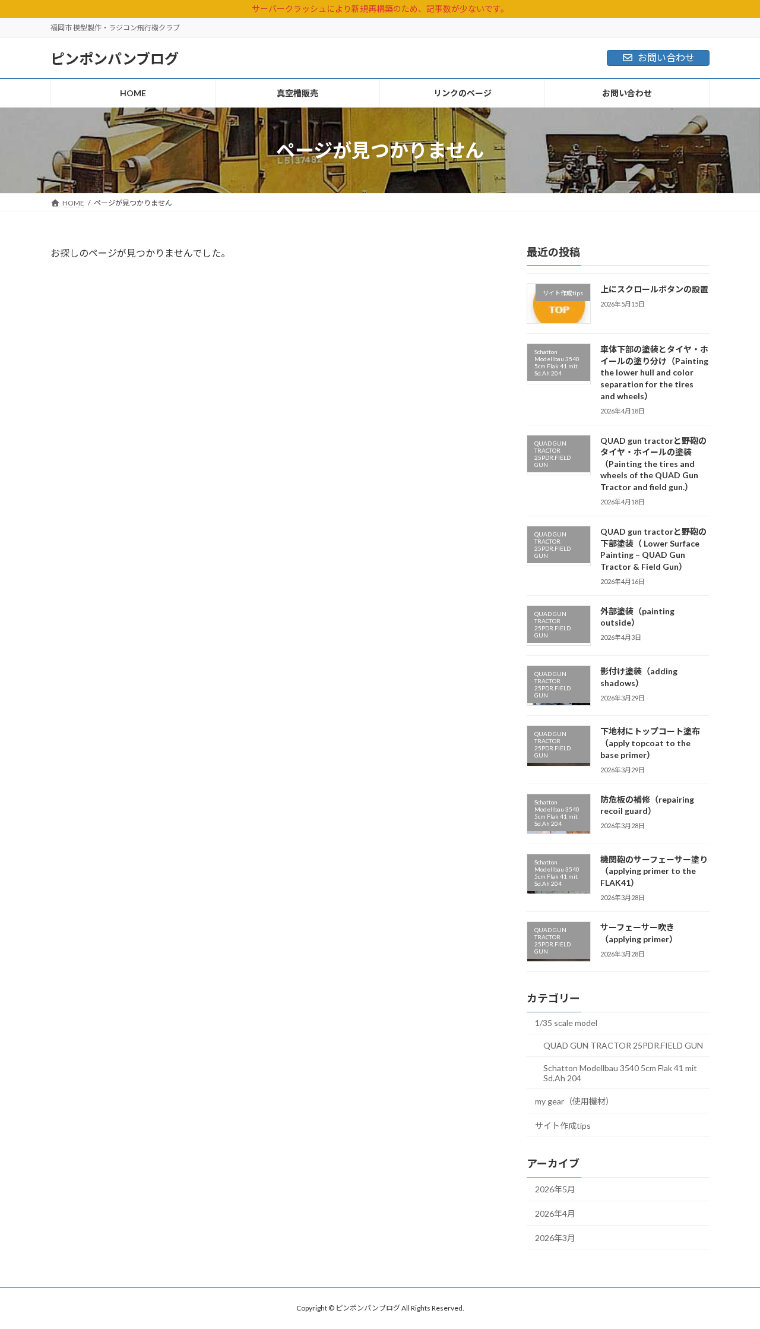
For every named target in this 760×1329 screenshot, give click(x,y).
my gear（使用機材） (574, 1101)
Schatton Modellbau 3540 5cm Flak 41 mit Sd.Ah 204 (620, 1072)
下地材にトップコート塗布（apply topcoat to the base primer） (650, 742)
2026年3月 (555, 1238)
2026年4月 (555, 1213)
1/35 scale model (566, 1023)
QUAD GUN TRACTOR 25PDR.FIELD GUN (623, 1045)
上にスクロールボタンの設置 (654, 289)
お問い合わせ (666, 57)
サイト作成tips (563, 1125)
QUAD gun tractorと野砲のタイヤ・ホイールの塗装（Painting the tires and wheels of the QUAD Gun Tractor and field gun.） (653, 463)
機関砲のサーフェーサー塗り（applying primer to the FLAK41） (654, 871)
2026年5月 (555, 1189)
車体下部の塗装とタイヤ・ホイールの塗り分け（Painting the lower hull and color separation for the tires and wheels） (654, 372)
